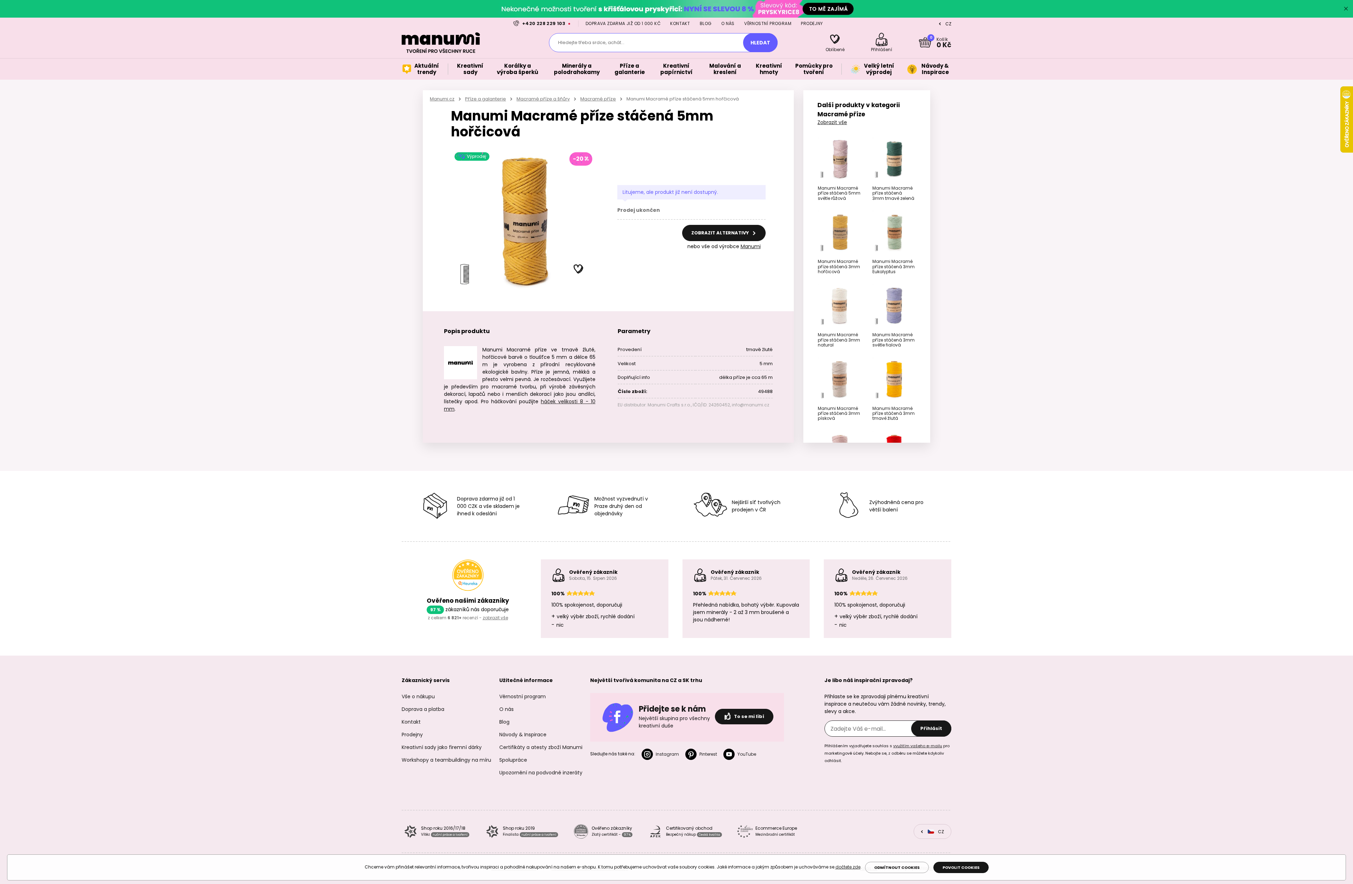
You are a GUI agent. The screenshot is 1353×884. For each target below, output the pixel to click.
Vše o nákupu (418, 696)
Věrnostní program (767, 23)
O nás (728, 23)
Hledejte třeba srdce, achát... (591, 42)
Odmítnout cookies (897, 867)
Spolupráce (513, 759)
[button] (578, 269)
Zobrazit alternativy (720, 232)
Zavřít (1345, 8)
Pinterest (708, 754)
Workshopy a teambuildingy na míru (446, 759)
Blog (706, 23)
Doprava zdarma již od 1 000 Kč (623, 23)
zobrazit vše (495, 618)
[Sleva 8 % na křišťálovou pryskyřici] (676, 8)
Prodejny (812, 23)
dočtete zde (847, 867)
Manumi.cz (442, 99)
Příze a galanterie (485, 99)
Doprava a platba (423, 709)
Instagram (667, 754)
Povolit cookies (961, 867)
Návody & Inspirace (522, 734)
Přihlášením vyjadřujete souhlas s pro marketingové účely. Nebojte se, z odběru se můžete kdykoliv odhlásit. (887, 753)
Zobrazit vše (832, 122)
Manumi (751, 246)
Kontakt (680, 23)
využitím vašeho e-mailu (917, 746)
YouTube (746, 754)
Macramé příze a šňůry (543, 99)
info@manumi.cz (750, 405)
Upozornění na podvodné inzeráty (540, 772)
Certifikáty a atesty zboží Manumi (540, 747)
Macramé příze (598, 99)
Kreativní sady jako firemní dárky (442, 747)
